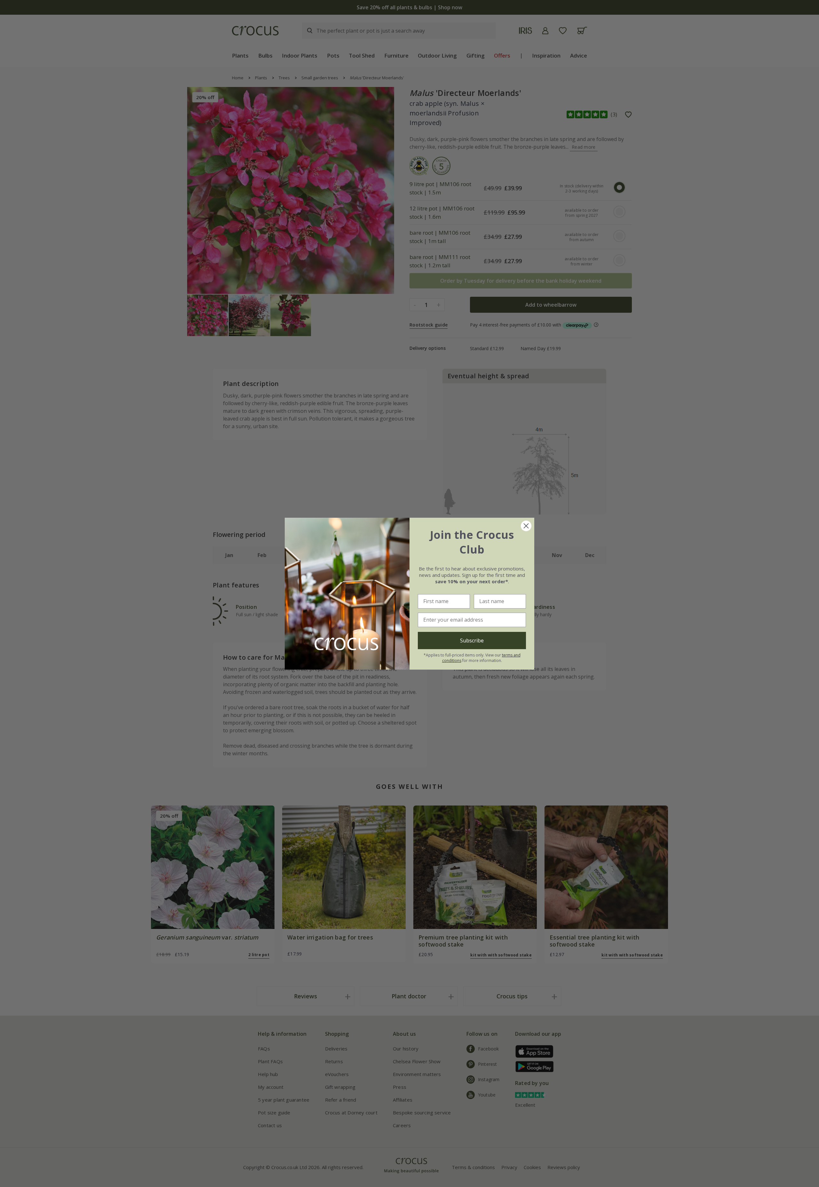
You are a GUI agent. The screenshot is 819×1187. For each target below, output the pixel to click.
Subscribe (472, 640)
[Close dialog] (526, 525)
